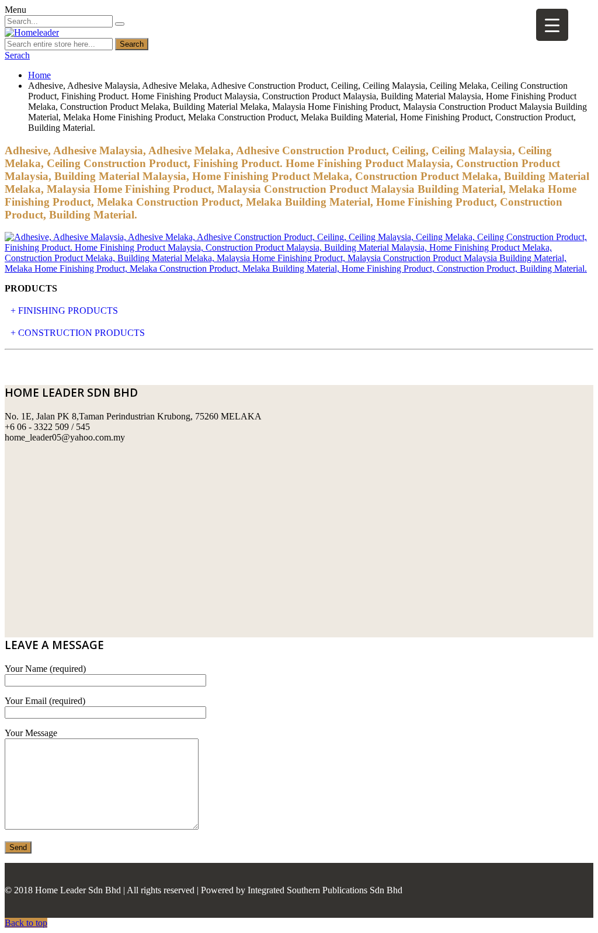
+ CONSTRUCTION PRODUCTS (78, 333)
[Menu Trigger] (552, 25)
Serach (17, 55)
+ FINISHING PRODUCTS (64, 310)
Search (132, 44)
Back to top (26, 923)
